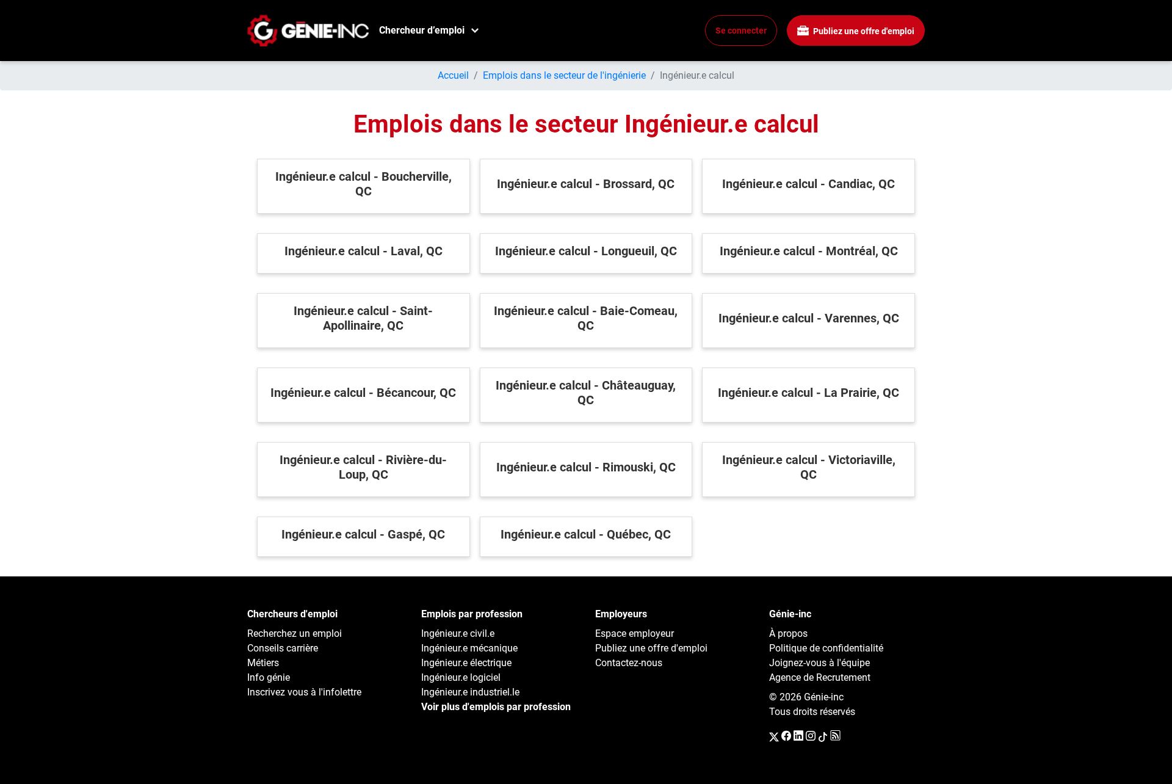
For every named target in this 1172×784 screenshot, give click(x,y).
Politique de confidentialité (826, 648)
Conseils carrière (282, 648)
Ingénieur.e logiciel (461, 677)
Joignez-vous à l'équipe (819, 663)
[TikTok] (823, 736)
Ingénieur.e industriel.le (470, 692)
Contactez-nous (628, 663)
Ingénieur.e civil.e (457, 633)
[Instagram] (811, 736)
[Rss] (835, 736)
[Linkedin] (798, 736)
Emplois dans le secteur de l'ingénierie (564, 75)
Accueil (453, 75)
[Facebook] (786, 736)
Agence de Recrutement (819, 677)
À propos (788, 633)
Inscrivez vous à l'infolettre (304, 692)
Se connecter (741, 30)
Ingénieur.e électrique (466, 663)
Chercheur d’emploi (422, 30)
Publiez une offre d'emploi (862, 31)
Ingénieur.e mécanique (469, 648)
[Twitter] (774, 736)
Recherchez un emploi (294, 633)
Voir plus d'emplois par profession (496, 707)
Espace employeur (634, 633)
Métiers (263, 663)
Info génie (268, 677)
